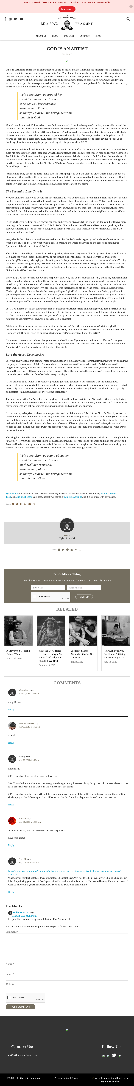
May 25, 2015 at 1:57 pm (29, 760)
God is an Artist (20, 912)
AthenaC (23, 818)
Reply (11, 709)
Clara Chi (23, 859)
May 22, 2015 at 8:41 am (29, 693)
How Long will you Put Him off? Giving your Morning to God (115, 654)
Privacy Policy (61, 1078)
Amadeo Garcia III (27, 723)
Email (10, 974)
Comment (12, 932)
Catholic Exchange (73, 497)
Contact (75, 1078)
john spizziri (24, 690)
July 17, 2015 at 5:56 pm (29, 862)
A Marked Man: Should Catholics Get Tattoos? (82, 654)
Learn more (67, 9)
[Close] (131, 6)
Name (10, 964)
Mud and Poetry (23, 497)
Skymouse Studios (110, 1081)
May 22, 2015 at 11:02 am (29, 727)
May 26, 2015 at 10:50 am (30, 822)
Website (10, 984)
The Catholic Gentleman (67, 22)
